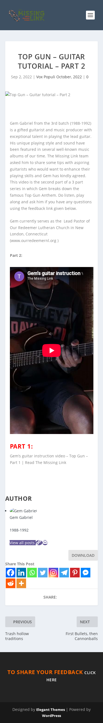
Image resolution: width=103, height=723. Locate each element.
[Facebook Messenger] (85, 572)
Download (83, 555)
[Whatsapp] (32, 572)
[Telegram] (64, 572)
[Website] (39, 542)
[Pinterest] (75, 572)
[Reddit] (10, 583)
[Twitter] (43, 572)
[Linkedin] (21, 572)
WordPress (51, 715)
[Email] (45, 542)
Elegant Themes (50, 709)
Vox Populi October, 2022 (59, 76)
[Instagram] (53, 572)
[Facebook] (10, 572)
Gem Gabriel (21, 517)
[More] (21, 583)
